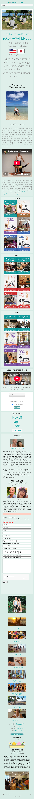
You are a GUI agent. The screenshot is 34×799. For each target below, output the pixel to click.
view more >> (10, 769)
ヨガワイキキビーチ (19, 724)
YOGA (17, 628)
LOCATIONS (17, 707)
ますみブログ (18, 730)
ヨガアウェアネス (19, 723)
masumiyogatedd (20, 728)
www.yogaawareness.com (23, 794)
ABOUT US (17, 681)
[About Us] (17, 661)
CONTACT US (17, 720)
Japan (17, 422)
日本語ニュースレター (18, 402)
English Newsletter (18, 404)
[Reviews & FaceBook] (17, 687)
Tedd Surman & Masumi (17, 448)
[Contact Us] (17, 713)
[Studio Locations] (17, 700)
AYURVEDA (17, 642)
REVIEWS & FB (17, 694)
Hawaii (17, 418)
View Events (17, 430)
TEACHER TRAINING (17, 668)
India (17, 426)
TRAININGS (17, 655)
